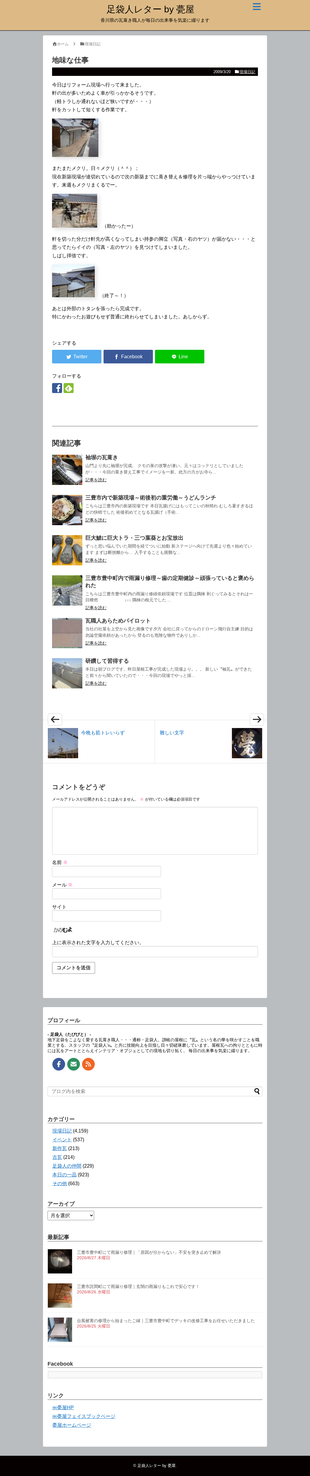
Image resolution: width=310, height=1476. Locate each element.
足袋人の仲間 (66, 1166)
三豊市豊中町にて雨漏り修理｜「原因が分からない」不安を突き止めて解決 (149, 1252)
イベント (62, 1139)
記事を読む (96, 479)
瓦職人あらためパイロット (118, 621)
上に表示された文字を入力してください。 (98, 942)
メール (62, 884)
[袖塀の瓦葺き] (67, 470)
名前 (60, 862)
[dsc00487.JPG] (75, 155)
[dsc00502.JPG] (73, 295)
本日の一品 (64, 1174)
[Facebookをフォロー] (57, 388)
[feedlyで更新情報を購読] (69, 388)
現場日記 (247, 72)
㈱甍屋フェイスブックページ (83, 1416)
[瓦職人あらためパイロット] (67, 633)
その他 (59, 1183)
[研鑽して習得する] (67, 673)
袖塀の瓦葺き (101, 457)
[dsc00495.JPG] (74, 226)
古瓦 (57, 1157)
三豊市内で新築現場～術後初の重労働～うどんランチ (150, 498)
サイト (59, 906)
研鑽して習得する (107, 661)
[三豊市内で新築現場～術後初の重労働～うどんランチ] (67, 510)
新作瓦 (59, 1148)
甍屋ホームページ (71, 1425)
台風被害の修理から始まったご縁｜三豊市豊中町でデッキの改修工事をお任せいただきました (166, 1320)
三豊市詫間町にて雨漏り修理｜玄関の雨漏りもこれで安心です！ (138, 1286)
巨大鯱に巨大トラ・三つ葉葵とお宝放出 (134, 538)
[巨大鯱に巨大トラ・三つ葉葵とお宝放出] (67, 550)
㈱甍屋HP (63, 1407)
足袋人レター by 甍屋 (150, 9)
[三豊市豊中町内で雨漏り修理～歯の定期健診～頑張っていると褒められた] (67, 590)
